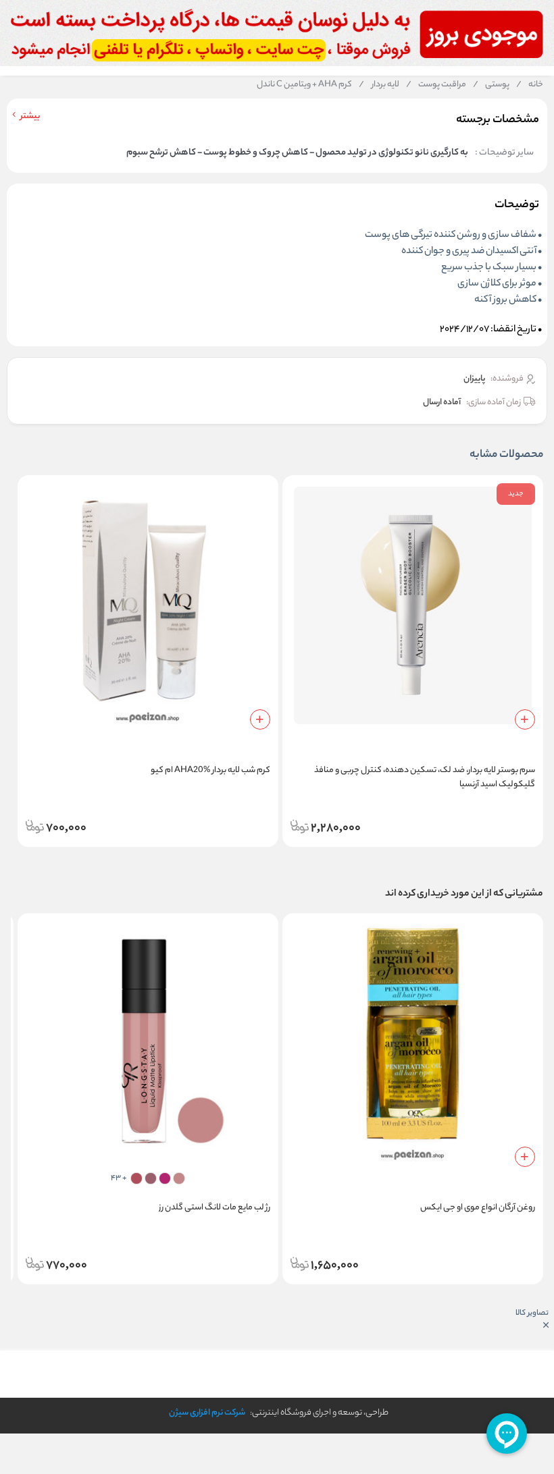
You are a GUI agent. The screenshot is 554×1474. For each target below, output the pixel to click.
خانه (529, 85)
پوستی (491, 85)
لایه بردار (379, 85)
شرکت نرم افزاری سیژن (207, 1413)
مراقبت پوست (436, 85)
